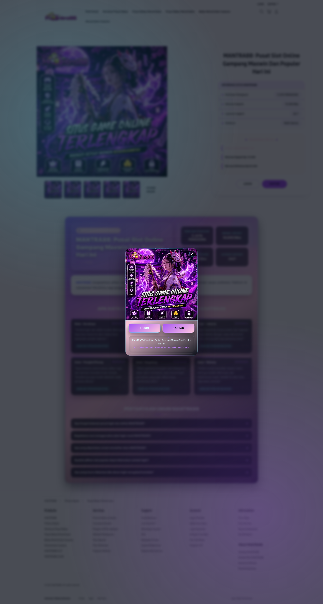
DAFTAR (178, 328)
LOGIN (144, 328)
